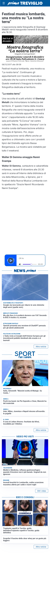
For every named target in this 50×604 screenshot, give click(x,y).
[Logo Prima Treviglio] (25, 3)
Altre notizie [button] (41, 346)
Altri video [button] (41, 491)
